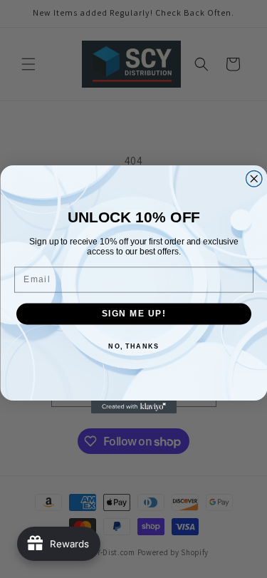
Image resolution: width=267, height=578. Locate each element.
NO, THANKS (133, 346)
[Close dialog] (254, 178)
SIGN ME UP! (133, 313)
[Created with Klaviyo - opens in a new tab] (134, 407)
